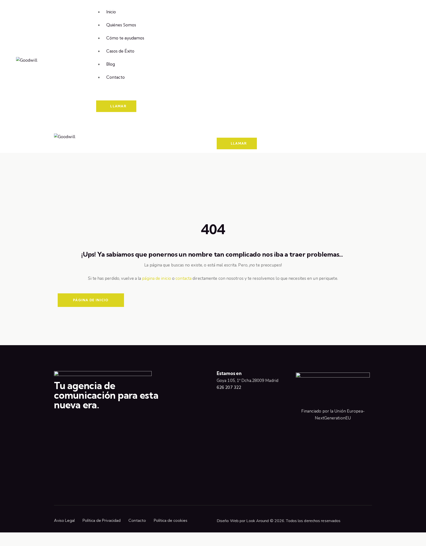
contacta (184, 278)
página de (151, 278)
